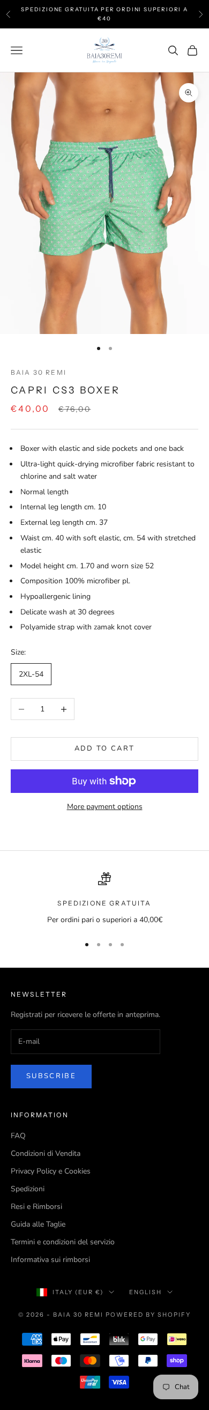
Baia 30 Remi (38, 372)
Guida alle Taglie (38, 1224)
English (145, 1292)
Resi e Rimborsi (36, 1206)
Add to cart (104, 748)
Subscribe (51, 1076)
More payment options (105, 807)
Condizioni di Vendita (45, 1153)
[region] (104, 898)
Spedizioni (27, 1189)
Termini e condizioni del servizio (63, 1242)
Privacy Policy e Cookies (51, 1171)
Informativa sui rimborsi (50, 1260)
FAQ (18, 1136)
